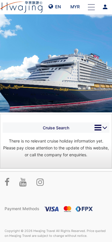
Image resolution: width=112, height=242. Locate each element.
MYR (74, 6)
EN (57, 6)
